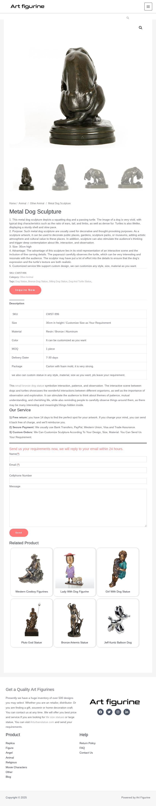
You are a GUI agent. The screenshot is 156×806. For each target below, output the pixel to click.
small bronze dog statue (29, 385)
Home (12, 203)
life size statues (55, 717)
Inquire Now (25, 290)
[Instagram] (118, 712)
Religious (11, 762)
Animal (22, 203)
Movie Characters (16, 767)
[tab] (16, 303)
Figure (10, 748)
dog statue (21, 281)
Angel (9, 752)
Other (9, 772)
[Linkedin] (126, 712)
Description (16, 303)
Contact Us (86, 752)
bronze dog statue (38, 281)
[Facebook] (100, 712)
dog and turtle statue (80, 281)
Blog (8, 776)
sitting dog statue (58, 281)
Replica (10, 743)
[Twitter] (109, 712)
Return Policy (88, 743)
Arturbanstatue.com (42, 722)
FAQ (82, 748)
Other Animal (37, 203)
